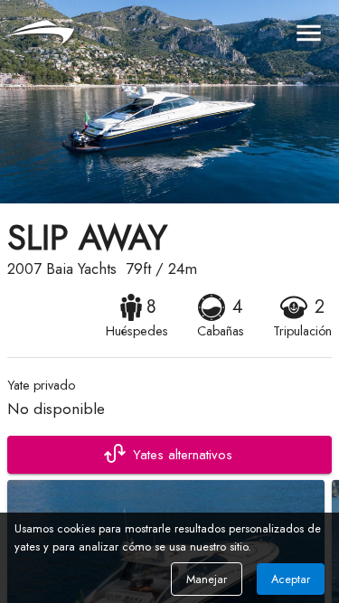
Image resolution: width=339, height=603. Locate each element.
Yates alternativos (182, 455)
